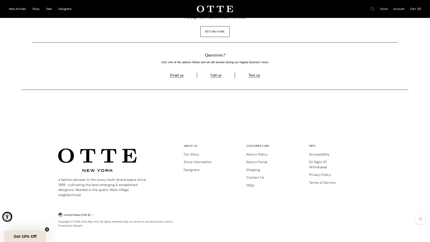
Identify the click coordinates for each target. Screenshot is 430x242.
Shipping (253, 170)
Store (384, 9)
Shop (35, 9)
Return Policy (256, 154)
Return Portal (256, 162)
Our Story (191, 154)
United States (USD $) (77, 215)
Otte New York (90, 221)
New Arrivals (17, 9)
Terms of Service (322, 182)
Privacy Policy (320, 175)
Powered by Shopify (70, 225)
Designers (65, 9)
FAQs (250, 185)
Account (398, 9)
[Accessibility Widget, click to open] (7, 217)
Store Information (198, 162)
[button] (25, 236)
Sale (49, 9)
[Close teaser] (47, 229)
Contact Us (255, 177)
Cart (415, 9)
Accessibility (319, 154)
